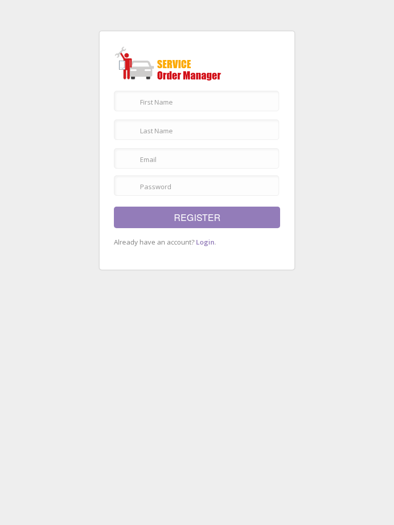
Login (205, 242)
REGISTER (197, 217)
